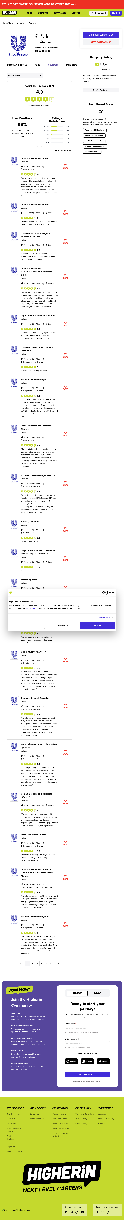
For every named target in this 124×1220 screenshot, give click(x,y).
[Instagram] (36, 51)
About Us (102, 1114)
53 (51, 963)
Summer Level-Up (14, 1151)
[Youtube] (40, 51)
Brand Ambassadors (60, 1128)
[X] (49, 51)
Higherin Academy (106, 1118)
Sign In (115, 13)
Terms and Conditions (84, 1114)
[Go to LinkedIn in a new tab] (66, 1212)
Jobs (37, 64)
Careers (101, 1123)
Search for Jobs (13, 1114)
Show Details (104, 618)
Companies (11, 1123)
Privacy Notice (96, 1081)
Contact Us (34, 1114)
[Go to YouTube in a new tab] (82, 1212)
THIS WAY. (70, 4)
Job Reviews (12, 1118)
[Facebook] (43, 51)
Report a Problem (37, 1118)
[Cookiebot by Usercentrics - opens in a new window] (104, 593)
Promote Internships (60, 1114)
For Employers (97, 13)
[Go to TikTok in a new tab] (76, 1212)
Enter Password (72, 1039)
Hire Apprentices (59, 1118)
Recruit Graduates (60, 1123)
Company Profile (17, 64)
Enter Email (70, 1023)
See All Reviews (100, 90)
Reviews (53, 64)
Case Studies (73, 64)
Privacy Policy (81, 1118)
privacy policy (32, 608)
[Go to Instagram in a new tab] (71, 1212)
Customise (60, 625)
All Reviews (14, 75)
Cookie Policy (81, 1123)
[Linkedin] (46, 51)
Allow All (97, 625)
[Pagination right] (58, 963)
